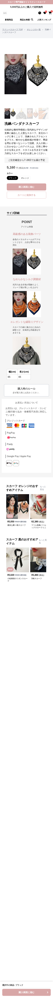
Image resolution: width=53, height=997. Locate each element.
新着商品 (9, 20)
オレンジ (25, 178)
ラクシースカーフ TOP (12, 29)
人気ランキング (44, 20)
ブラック (12, 178)
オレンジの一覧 (34, 29)
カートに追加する (27, 195)
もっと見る (43, 487)
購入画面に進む (26, 187)
